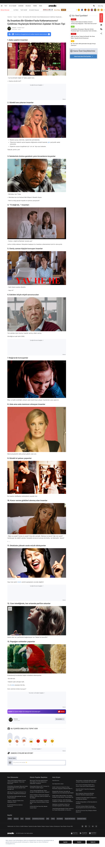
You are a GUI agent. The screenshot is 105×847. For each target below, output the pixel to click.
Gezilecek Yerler (81, 818)
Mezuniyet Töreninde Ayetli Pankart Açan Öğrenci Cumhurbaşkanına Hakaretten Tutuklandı (39, 782)
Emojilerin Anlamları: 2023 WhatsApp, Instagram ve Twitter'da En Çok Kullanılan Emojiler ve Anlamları (62, 801)
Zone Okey (57, 10)
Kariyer (47, 826)
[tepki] (9, 741)
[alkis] (98, 9)
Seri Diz (63, 9)
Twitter (9, 818)
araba (13, 685)
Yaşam (15, 17)
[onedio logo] (52, 5)
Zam (22, 818)
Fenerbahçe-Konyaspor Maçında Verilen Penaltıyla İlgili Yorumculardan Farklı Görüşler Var (84, 30)
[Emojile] (92, 9)
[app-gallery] (93, 833)
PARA (40, 6)
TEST (5, 6)
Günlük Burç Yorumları (38, 818)
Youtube (28, 818)
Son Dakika (60, 818)
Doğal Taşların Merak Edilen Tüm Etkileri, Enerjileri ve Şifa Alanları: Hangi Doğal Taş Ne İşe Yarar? (62, 797)
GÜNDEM (20, 6)
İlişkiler (20, 17)
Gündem (74, 19)
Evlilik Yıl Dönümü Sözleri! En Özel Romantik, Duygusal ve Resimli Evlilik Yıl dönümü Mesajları (62, 788)
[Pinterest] (96, 826)
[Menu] (1, 5)
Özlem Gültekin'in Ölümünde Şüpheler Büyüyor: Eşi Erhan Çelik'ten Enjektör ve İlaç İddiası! (40, 796)
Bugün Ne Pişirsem (70, 818)
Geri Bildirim (17, 826)
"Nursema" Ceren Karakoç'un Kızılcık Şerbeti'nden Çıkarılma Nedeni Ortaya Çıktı (39, 802)
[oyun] (95, 9)
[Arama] (94, 5)
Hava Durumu (55, 780)
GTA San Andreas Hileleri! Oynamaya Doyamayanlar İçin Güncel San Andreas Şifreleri (86, 808)
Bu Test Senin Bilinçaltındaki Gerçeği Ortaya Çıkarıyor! (83, 44)
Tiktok (52, 818)
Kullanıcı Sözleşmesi (55, 826)
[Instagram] (82, 826)
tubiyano (18, 27)
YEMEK (35, 6)
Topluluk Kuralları (32, 826)
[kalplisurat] (101, 9)
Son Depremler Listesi (57, 783)
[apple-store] (74, 833)
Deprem (16, 818)
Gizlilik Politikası (24, 826)
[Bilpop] (88, 9)
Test (73, 41)
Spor (73, 26)
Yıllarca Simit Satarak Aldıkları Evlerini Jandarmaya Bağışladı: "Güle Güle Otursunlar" (84, 22)
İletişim (43, 826)
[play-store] (83, 833)
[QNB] (78, 9)
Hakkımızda (10, 826)
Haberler (9, 17)
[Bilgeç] (85, 9)
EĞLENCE (28, 6)
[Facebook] (85, 826)
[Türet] (82, 9)
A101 (48, 818)
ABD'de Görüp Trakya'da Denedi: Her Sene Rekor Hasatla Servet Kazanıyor (83, 37)
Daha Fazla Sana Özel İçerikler (82, 56)
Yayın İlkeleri (63, 826)
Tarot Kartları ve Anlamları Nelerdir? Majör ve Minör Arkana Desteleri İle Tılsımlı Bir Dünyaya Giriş (86, 782)
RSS (72, 826)
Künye (68, 826)
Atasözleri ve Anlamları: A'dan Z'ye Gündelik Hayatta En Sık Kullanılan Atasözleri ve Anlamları (61, 806)
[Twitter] (89, 826)
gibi (49, 142)
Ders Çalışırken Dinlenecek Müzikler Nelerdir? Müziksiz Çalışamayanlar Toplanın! (85, 795)
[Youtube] (92, 826)
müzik (19, 582)
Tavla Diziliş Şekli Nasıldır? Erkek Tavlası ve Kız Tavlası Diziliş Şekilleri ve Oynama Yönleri (62, 810)
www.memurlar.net (11, 578)
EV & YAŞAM (12, 6)
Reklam (39, 826)
